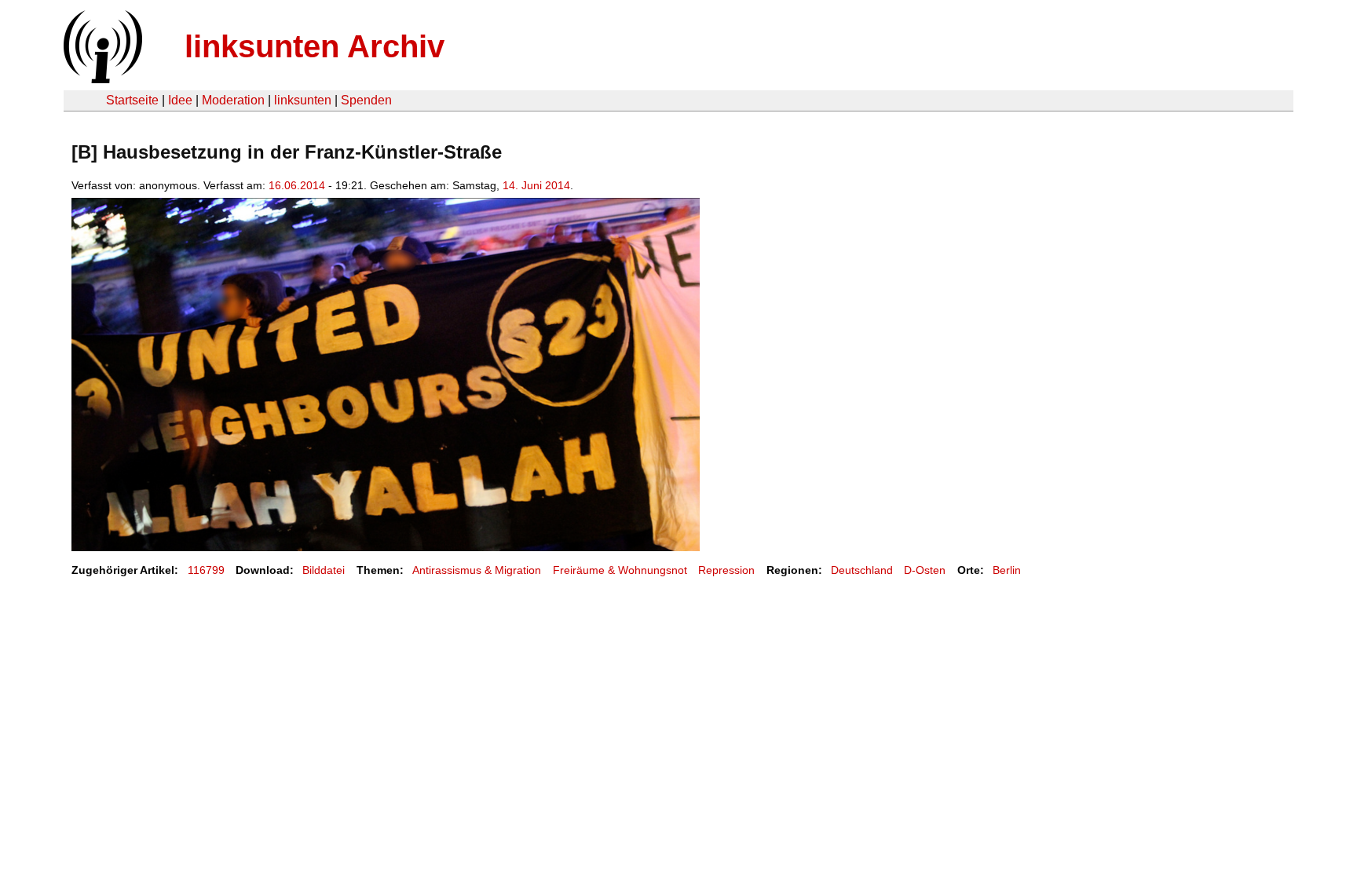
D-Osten (925, 570)
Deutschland (862, 570)
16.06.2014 (297, 185)
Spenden (366, 100)
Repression (726, 570)
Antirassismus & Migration (476, 570)
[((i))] (101, 79)
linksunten (302, 100)
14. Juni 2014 (536, 185)
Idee (180, 100)
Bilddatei (323, 570)
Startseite (132, 100)
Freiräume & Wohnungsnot (620, 570)
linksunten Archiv (314, 46)
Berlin (1007, 570)
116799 (206, 570)
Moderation (233, 100)
